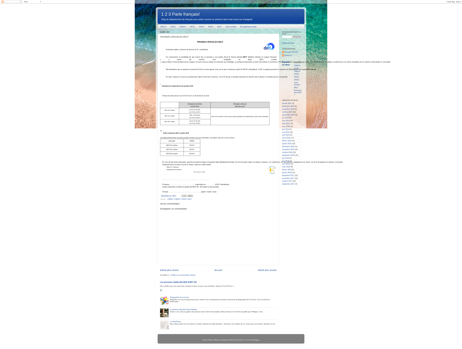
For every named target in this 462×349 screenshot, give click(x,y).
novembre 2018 (288, 149)
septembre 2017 (288, 184)
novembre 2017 (288, 178)
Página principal (288, 43)
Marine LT (288, 55)
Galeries (241, 340)
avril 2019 (286, 135)
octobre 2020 (287, 112)
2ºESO (192, 27)
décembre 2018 (288, 146)
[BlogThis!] (185, 196)
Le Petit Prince (175, 322)
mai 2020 (285, 121)
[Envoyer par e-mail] (182, 196)
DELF (219, 27)
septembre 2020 (288, 115)
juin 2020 (285, 118)
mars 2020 (286, 126)
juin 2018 (285, 158)
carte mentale (230, 27)
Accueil (218, 270)
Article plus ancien (267, 270)
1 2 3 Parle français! (180, 14)
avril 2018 (286, 164)
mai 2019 (285, 132)
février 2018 (286, 170)
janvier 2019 (287, 144)
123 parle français (291, 52)
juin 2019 (285, 129)
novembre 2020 (288, 109)
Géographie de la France (179, 297)
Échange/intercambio (248, 27)
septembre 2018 (288, 155)
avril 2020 (286, 123)
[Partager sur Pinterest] (192, 196)
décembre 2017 (288, 175)
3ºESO (201, 27)
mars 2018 (286, 167)
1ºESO (173, 27)
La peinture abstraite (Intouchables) (183, 309)
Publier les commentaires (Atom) (183, 275)
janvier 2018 (287, 172)
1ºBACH (163, 27)
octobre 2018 (287, 152)
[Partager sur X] (187, 196)
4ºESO (210, 27)
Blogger (256, 340)
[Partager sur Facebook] (189, 196)
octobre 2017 (287, 181)
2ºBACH (182, 27)
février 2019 (286, 141)
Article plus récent (169, 270)
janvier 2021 (287, 103)
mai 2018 (285, 161)
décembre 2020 (288, 106)
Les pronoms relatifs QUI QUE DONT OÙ (178, 282)
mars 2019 (286, 138)
